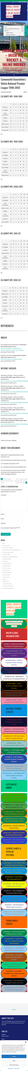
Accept (14, 1056)
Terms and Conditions (8, 586)
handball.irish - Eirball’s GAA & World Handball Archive (14, 806)
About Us (5, 579)
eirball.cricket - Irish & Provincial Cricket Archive (14, 701)
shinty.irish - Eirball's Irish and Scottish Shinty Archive (14, 834)
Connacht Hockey (7, 563)
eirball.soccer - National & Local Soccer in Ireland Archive (14, 677)
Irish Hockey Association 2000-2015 (11, 550)
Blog (4, 543)
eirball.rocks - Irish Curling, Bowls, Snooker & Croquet (14, 949)
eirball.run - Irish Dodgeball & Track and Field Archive (14, 892)
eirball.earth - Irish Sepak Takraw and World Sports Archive (14, 957)
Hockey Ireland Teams (8, 552)
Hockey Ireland (6, 545)
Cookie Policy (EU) (7, 583)
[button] (25, 1042)
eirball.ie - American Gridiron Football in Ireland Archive (14, 645)
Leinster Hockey (6, 565)
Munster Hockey (7, 568)
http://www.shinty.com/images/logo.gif (11, 359)
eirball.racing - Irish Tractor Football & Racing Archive (14, 988)
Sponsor (14, 42)
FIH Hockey (5, 561)
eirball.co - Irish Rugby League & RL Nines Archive (14, 751)
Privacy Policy (17, 1068)
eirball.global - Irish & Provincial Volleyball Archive (14, 744)
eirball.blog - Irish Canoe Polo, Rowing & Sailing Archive (14, 871)
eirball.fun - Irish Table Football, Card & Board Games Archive (14, 973)
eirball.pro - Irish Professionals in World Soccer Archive (14, 933)
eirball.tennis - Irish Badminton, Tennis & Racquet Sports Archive (14, 775)
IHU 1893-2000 (6, 554)
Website (3, 523)
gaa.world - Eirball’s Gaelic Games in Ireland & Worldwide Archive (14, 797)
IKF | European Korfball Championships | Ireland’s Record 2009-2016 (21, 480)
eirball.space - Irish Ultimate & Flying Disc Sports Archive (14, 981)
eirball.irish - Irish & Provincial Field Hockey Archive (14, 694)
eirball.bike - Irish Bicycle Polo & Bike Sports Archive (14, 885)
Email (3, 518)
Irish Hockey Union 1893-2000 (10, 556)
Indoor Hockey (6, 577)
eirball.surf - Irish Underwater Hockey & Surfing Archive (14, 913)
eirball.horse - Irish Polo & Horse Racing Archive (14, 878)
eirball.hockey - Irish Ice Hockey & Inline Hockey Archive (14, 662)
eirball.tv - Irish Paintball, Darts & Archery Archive (14, 965)
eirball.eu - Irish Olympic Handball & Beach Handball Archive (14, 759)
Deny (14, 1060)
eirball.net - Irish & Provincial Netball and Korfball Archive (14, 730)
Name (3, 514)
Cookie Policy (10, 1068)
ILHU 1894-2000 (7, 559)
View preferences (14, 1065)
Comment (4, 495)
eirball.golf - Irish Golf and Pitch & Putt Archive (14, 767)
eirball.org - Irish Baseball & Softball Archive (14, 671)
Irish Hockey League (7, 547)
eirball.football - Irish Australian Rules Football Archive (14, 722)
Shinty (25, 92)
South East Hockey (7, 572)
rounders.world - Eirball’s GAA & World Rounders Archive (14, 813)
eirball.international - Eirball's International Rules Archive (14, 820)
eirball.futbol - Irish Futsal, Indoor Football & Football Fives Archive (14, 941)
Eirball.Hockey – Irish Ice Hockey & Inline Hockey (15, 57)
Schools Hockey (6, 574)
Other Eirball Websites (8, 588)
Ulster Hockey (6, 570)
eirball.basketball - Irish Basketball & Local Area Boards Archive (14, 653)
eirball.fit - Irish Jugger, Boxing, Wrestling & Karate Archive (14, 899)
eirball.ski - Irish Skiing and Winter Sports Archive (14, 906)
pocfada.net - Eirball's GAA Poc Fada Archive (14, 827)
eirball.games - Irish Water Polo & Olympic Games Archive (14, 864)
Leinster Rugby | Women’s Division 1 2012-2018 (7, 480)
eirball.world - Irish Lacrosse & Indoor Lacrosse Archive (14, 737)
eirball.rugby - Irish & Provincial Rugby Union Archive (14, 685)
